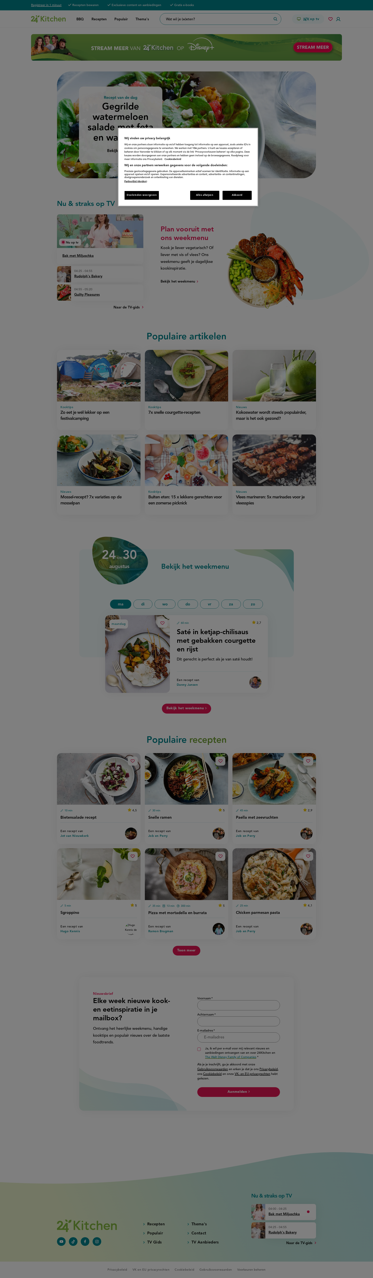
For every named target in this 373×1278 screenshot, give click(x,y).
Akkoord (237, 195)
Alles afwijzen (204, 195)
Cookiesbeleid (172, 159)
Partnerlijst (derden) (135, 181)
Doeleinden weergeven (142, 195)
